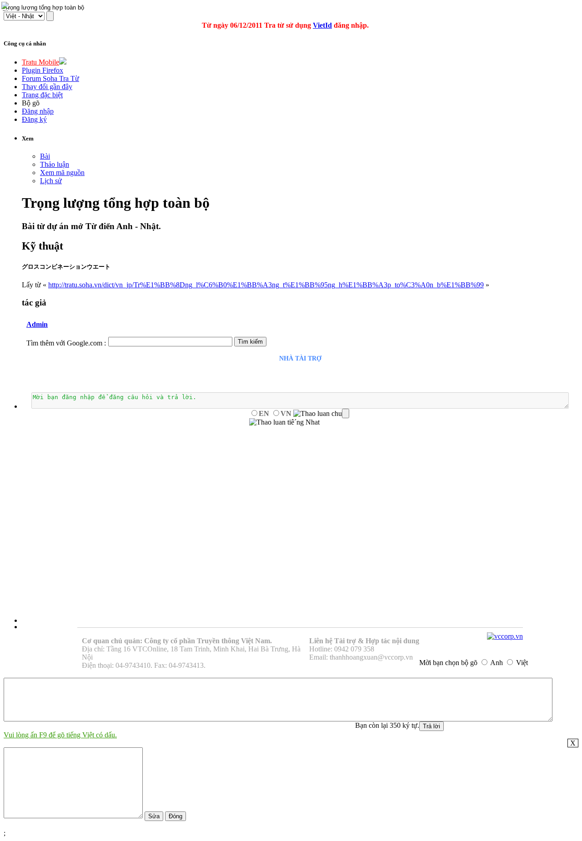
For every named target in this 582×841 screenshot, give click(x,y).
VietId (322, 25)
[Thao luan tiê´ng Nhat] (284, 422)
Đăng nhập (38, 111)
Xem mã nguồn (62, 172)
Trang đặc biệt (42, 95)
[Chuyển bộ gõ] (6, 6)
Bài (45, 156)
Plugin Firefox (42, 70)
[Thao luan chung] (321, 414)
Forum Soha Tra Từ (50, 78)
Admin (37, 324)
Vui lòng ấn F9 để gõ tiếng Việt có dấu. (60, 735)
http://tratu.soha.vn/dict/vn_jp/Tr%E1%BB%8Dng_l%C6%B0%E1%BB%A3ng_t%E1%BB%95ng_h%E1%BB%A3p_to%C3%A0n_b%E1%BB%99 (266, 285)
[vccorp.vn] (505, 636)
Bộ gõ (31, 103)
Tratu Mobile (40, 62)
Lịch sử (51, 181)
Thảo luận (54, 164)
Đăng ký (34, 119)
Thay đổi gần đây (47, 86)
